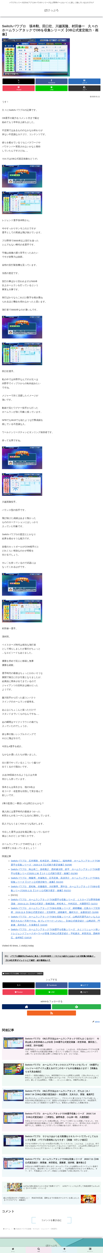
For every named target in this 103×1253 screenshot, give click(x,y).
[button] (84, 88)
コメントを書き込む (51, 1220)
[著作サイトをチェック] (26, 1006)
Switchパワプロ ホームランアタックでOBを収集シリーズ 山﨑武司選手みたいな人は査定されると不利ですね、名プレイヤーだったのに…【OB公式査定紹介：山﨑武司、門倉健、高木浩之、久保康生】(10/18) (55, 921)
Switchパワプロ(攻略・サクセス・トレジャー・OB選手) (24, 973)
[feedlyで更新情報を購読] (76, 1006)
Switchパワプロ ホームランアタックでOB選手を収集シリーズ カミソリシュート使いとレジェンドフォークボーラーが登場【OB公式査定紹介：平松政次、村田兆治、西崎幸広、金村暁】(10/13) (55, 933)
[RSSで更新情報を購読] (51, 1013)
